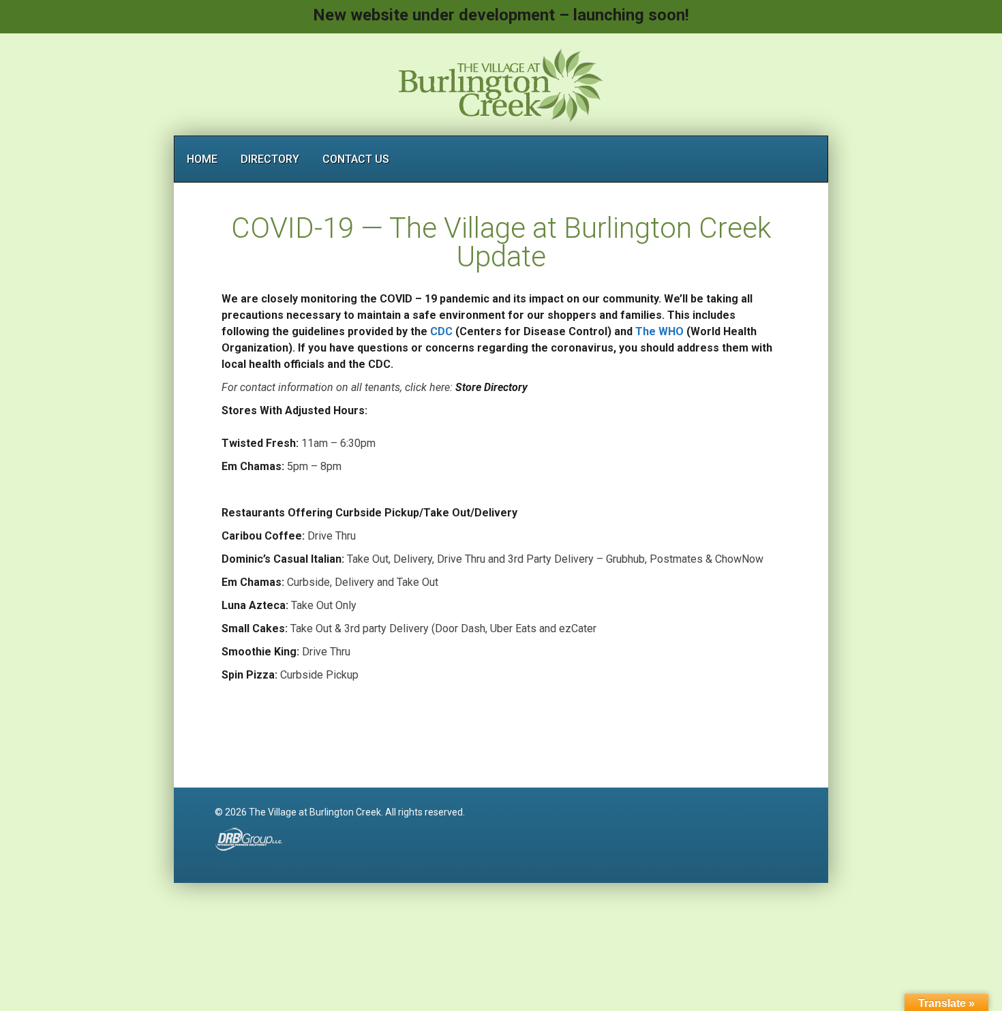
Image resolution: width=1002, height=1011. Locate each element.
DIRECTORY (270, 159)
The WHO (659, 331)
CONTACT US (355, 159)
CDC (441, 331)
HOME (202, 159)
